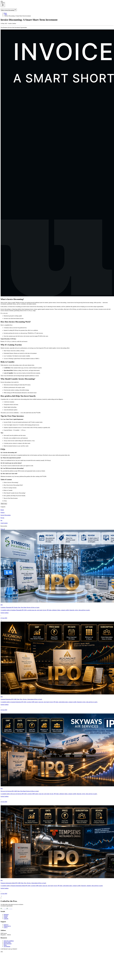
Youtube (6, 915)
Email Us (6, 924)
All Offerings (7, 946)
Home (5, 13)
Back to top (3, 503)
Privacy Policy (7, 942)
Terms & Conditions (9, 940)
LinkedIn (6, 918)
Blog (6, 14)
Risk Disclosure (7, 943)
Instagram (6, 914)
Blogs (5, 945)
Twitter (5, 917)
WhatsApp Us (7, 926)
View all (3, 529)
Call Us (5, 927)
